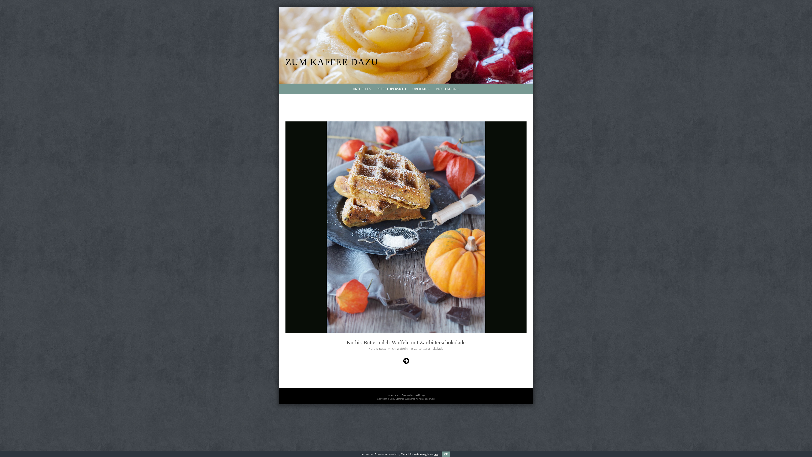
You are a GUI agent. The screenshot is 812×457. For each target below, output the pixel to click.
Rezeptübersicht (391, 89)
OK (446, 454)
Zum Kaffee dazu (331, 62)
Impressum (393, 395)
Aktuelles (362, 89)
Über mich (421, 89)
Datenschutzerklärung (413, 395)
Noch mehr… (447, 89)
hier (436, 454)
